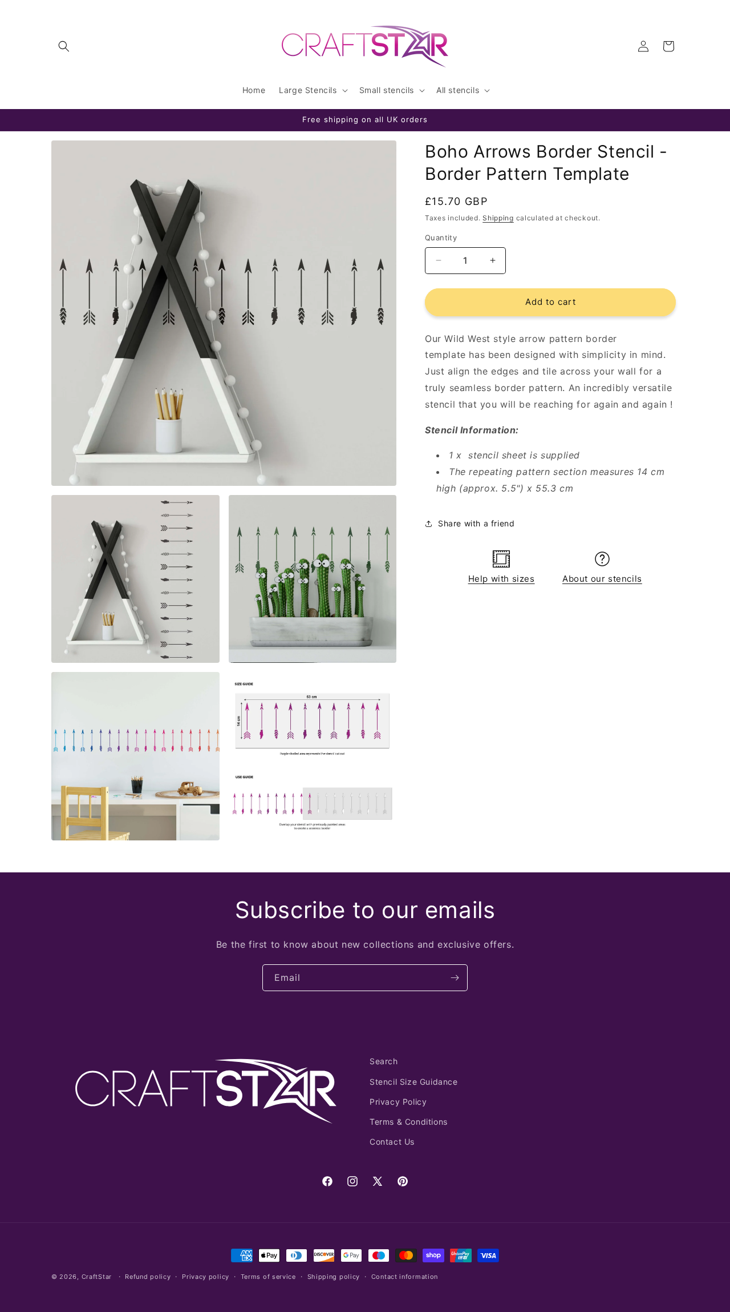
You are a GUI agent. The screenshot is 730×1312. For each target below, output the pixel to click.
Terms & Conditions (409, 1121)
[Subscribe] (454, 977)
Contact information (404, 1276)
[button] (63, 46)
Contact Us (392, 1141)
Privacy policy (205, 1276)
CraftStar (97, 1277)
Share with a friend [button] (476, 523)
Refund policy (148, 1276)
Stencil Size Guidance (414, 1081)
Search (384, 1061)
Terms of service (268, 1276)
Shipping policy (333, 1276)
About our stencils (602, 578)
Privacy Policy (398, 1101)
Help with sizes (501, 578)
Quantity (441, 237)
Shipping (498, 218)
